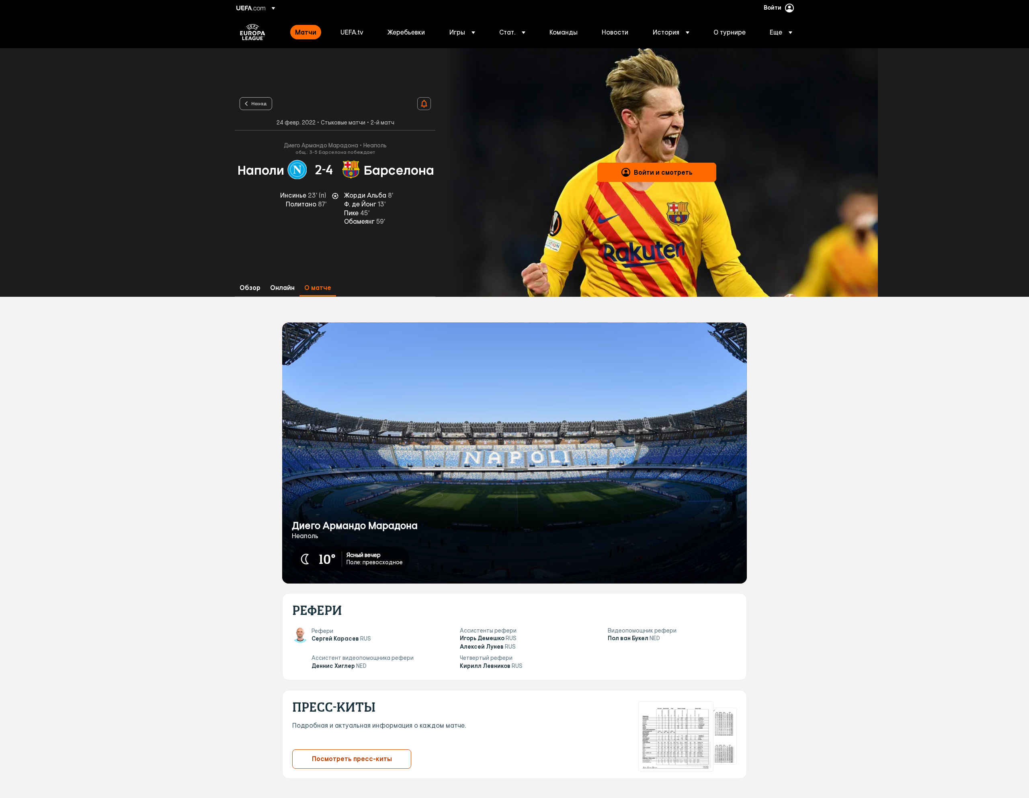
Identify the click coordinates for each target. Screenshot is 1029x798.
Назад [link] (259, 103)
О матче (317, 287)
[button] (462, 32)
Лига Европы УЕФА (253, 32)
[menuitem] (308, 32)
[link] (306, 32)
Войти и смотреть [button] (663, 172)
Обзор (250, 287)
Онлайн (282, 287)
